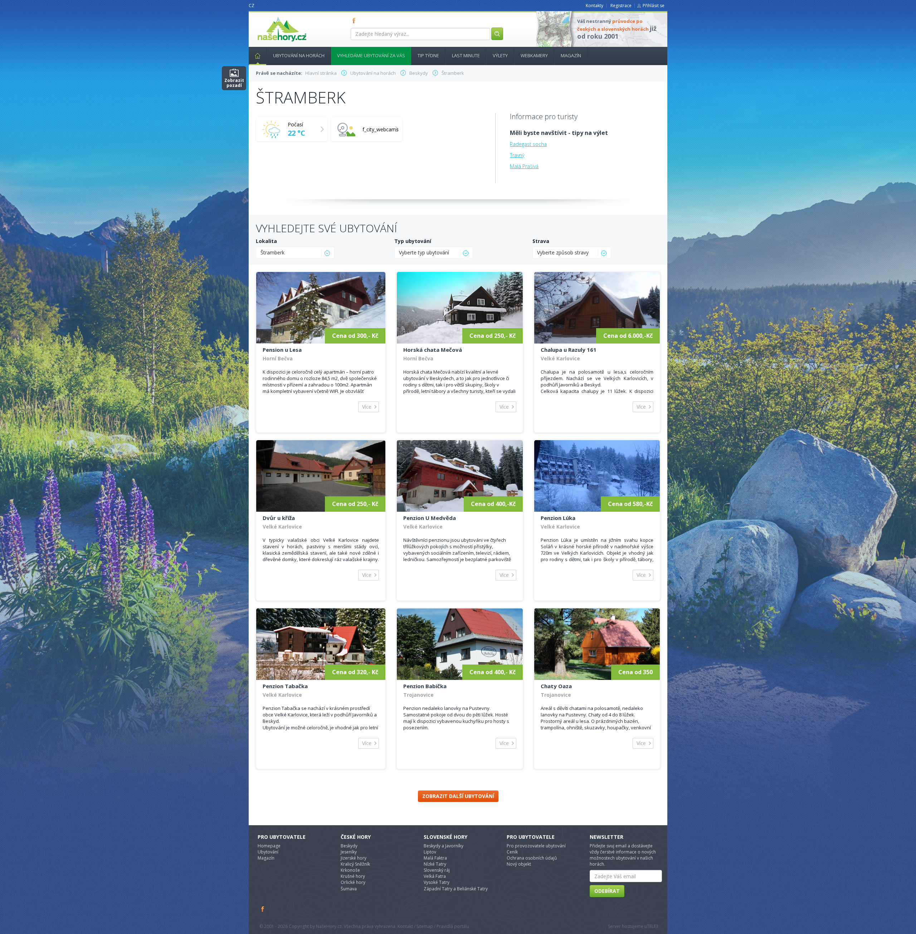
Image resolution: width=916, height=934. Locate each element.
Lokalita (266, 241)
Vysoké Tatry (436, 882)
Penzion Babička (425, 686)
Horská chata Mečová (432, 349)
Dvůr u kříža (279, 517)
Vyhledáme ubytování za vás (371, 55)
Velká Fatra (435, 876)
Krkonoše (350, 870)
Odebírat (607, 890)
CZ (251, 6)
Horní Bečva (278, 358)
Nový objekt (519, 864)
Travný (517, 155)
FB (355, 20)
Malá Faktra (435, 858)
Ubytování (268, 852)
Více (366, 406)
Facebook (263, 909)
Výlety (500, 55)
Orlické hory (353, 882)
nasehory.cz (269, 16)
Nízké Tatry (435, 864)
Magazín (571, 55)
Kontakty (594, 6)
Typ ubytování (412, 241)
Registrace (621, 6)
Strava (540, 241)
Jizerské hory (353, 858)
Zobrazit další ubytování (458, 796)
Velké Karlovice (560, 358)
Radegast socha (528, 144)
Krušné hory (353, 876)
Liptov (430, 852)
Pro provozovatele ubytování (536, 846)
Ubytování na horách (299, 55)
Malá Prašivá (524, 166)
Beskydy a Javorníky (443, 846)
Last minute (466, 55)
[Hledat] (497, 34)
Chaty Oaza (556, 686)
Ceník (512, 852)
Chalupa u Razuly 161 (568, 349)
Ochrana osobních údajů (532, 858)
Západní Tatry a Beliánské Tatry (456, 889)
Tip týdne (428, 55)
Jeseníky (349, 852)
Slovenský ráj (437, 870)
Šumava (349, 889)
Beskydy (349, 846)
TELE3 (652, 926)
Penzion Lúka (558, 517)
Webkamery (534, 55)
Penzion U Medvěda (429, 517)
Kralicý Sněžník (355, 864)
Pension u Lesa (282, 349)
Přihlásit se (653, 6)
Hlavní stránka (257, 56)
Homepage (269, 846)
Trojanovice (418, 694)
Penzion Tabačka (285, 686)
